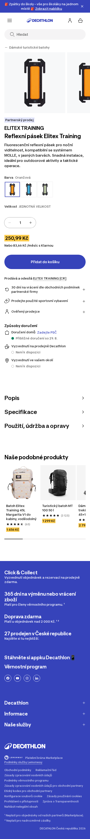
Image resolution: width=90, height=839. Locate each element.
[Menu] (9, 20)
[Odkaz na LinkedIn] (36, 678)
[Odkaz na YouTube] (17, 678)
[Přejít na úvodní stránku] (40, 20)
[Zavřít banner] (82, 6)
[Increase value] (30, 222)
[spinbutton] (20, 222)
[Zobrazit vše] (6, 47)
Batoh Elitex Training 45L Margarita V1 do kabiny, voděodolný (21, 512)
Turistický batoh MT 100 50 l (57, 508)
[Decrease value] (9, 222)
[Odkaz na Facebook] (7, 678)
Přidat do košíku (45, 262)
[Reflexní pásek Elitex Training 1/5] (34, 82)
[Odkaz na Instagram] (27, 678)
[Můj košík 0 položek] (80, 20)
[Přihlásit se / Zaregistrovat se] (70, 20)
